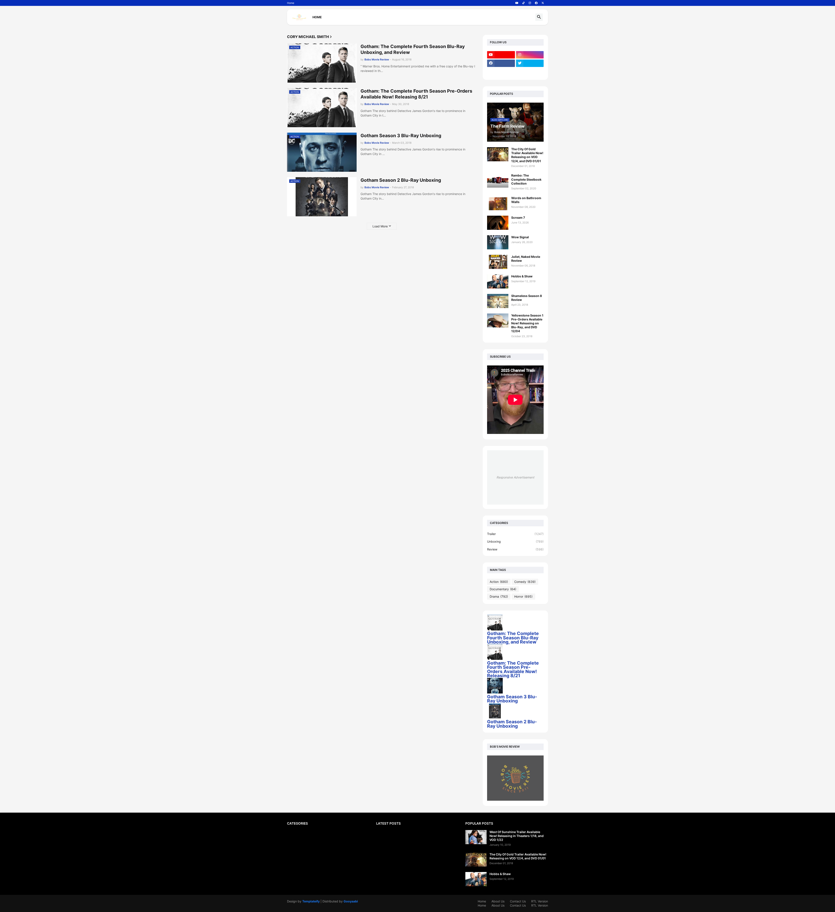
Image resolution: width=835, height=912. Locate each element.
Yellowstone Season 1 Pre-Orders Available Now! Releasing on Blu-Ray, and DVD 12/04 (527, 323)
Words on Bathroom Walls (526, 200)
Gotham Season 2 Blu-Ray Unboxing (401, 180)
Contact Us (518, 901)
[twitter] (530, 63)
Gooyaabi (351, 901)
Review (515, 549)
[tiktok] (523, 3)
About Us (497, 901)
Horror (523, 596)
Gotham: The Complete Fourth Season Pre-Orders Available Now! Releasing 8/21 (416, 94)
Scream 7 (518, 217)
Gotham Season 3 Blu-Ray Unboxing (401, 135)
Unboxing (515, 541)
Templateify (311, 901)
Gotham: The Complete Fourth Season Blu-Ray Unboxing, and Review (413, 49)
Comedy (525, 582)
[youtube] (516, 3)
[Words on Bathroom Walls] (497, 203)
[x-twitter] (542, 3)
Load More (380, 226)
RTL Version (539, 901)
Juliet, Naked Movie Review (525, 258)
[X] (501, 71)
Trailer (515, 534)
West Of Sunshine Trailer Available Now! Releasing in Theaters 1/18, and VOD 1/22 (516, 836)
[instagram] (530, 3)
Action (499, 582)
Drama (499, 596)
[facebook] (536, 3)
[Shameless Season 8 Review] (497, 301)
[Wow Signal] (497, 242)
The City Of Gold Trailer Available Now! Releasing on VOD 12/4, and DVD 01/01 (527, 155)
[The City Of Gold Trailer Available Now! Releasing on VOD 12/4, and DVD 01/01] (497, 154)
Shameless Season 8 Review (526, 298)
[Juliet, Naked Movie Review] (497, 262)
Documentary (503, 589)
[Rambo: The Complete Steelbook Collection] (497, 180)
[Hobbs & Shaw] (497, 281)
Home (290, 3)
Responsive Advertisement (515, 477)
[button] (539, 17)
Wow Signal (520, 237)
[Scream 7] (497, 223)
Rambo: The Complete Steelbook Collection (526, 179)
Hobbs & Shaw (522, 276)
